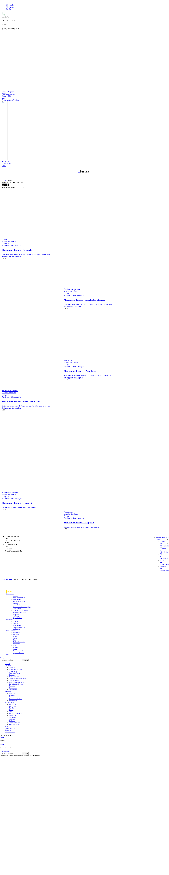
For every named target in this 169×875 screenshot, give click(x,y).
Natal (14, 640)
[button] (72, 289)
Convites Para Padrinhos (20, 610)
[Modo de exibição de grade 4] (8, 185)
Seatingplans (6, 256)
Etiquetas (16, 614)
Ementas (15, 603)
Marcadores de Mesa (17, 254)
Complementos (17, 608)
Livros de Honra (18, 605)
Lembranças (16, 616)
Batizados (5, 254)
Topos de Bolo (17, 618)
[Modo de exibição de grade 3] (5, 185)
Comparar (8, 730)
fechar (2, 737)
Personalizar (6, 239)
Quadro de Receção (19, 601)
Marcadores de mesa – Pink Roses (80, 371)
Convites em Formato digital (21, 607)
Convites (15, 596)
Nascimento (16, 643)
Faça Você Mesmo (18, 653)
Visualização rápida (9, 241)
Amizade (15, 647)
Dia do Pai (16, 634)
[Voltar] (79, 172)
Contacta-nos (6, 164)
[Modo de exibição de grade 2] (3, 185)
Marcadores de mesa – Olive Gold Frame (21, 401)
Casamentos (30, 254)
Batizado (15, 649)
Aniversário (16, 645)
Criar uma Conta (5, 751)
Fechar (2, 658)
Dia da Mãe (16, 632)
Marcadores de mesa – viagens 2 (17, 503)
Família (15, 636)
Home (4, 180)
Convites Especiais (18, 651)
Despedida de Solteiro (19, 612)
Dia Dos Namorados (19, 642)
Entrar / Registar (10, 732)
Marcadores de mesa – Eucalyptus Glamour (84, 300)
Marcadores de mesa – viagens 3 (79, 522)
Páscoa (15, 638)
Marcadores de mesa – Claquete (17, 250)
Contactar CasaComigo (10, 100)
